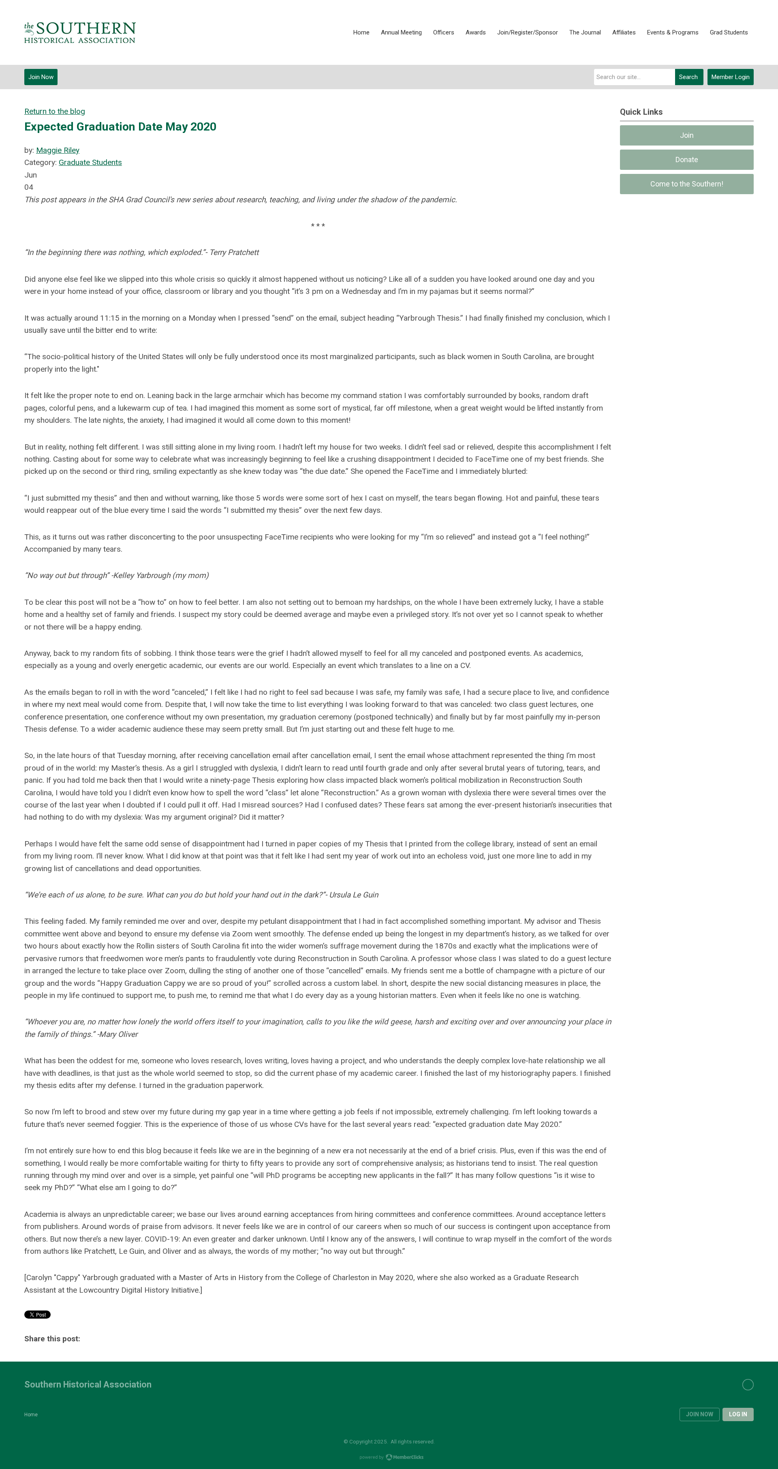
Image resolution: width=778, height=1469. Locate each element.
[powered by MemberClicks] (389, 1458)
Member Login (731, 77)
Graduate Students (90, 162)
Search (688, 77)
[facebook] (748, 1384)
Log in (738, 1414)
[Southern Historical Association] (80, 32)
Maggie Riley (57, 150)
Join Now (40, 77)
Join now (699, 1414)
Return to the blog (54, 111)
